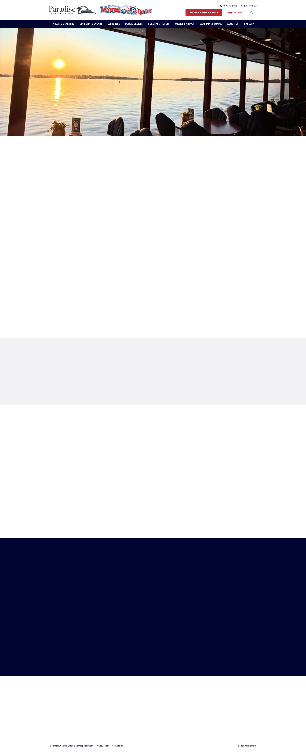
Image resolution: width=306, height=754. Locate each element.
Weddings (114, 23)
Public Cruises (134, 23)
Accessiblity (117, 745)
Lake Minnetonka (211, 23)
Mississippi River (184, 23)
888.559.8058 (250, 5)
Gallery (249, 23)
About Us (233, 23)
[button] (251, 12)
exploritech (251, 745)
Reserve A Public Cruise (203, 12)
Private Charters (63, 23)
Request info (235, 12)
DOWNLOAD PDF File (73, 236)
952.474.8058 (230, 5)
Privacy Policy (103, 745)
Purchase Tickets (159, 23)
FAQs (162, 393)
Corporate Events (91, 23)
